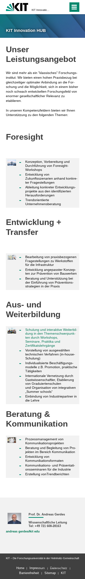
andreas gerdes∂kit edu (23, 531)
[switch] (56, 7)
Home (20, 568)
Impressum (37, 568)
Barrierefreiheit (29, 573)
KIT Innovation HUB (41, 10)
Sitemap (50, 573)
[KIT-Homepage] (17, 6)
